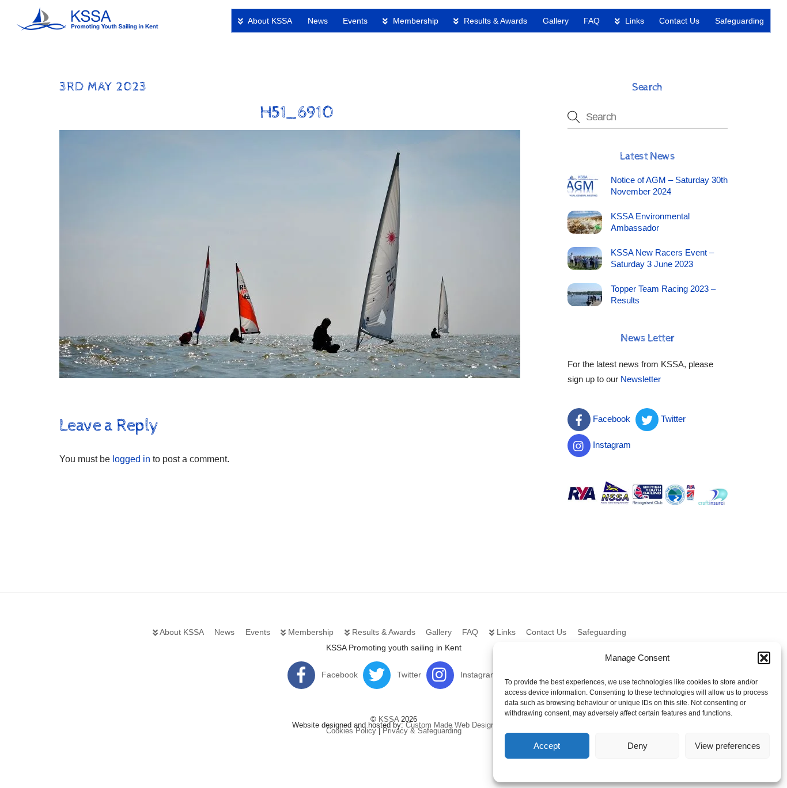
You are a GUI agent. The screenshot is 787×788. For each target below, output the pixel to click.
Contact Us (679, 20)
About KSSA (269, 20)
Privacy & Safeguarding (422, 730)
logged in (131, 459)
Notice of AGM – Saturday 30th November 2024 (669, 185)
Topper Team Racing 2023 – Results (663, 294)
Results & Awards (494, 20)
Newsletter (640, 379)
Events (355, 20)
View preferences (727, 746)
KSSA (389, 719)
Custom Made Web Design (450, 725)
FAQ (592, 20)
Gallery (556, 20)
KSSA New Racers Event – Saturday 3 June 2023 (662, 258)
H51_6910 (297, 112)
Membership (414, 20)
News (318, 20)
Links (633, 20)
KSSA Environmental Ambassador (650, 222)
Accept (547, 746)
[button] (764, 658)
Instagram (611, 445)
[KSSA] (88, 26)
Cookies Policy (351, 730)
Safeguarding (739, 20)
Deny (637, 746)
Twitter (672, 419)
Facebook (610, 419)
